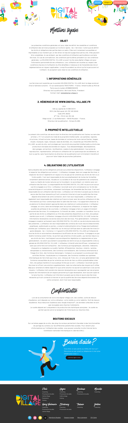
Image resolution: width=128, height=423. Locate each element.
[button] (107, 2)
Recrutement (82, 417)
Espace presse (69, 417)
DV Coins (94, 417)
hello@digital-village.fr (69, 93)
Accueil (97, 2)
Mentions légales (55, 417)
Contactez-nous (120, 2)
